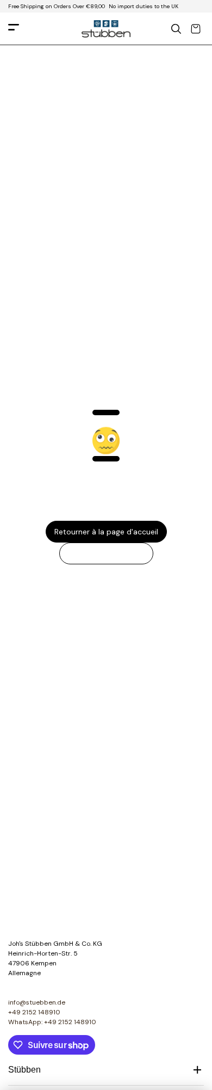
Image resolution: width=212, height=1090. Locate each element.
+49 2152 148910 (34, 1012)
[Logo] (106, 29)
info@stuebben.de (36, 1002)
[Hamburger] (13, 29)
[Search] (176, 29)
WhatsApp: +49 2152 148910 (52, 1022)
